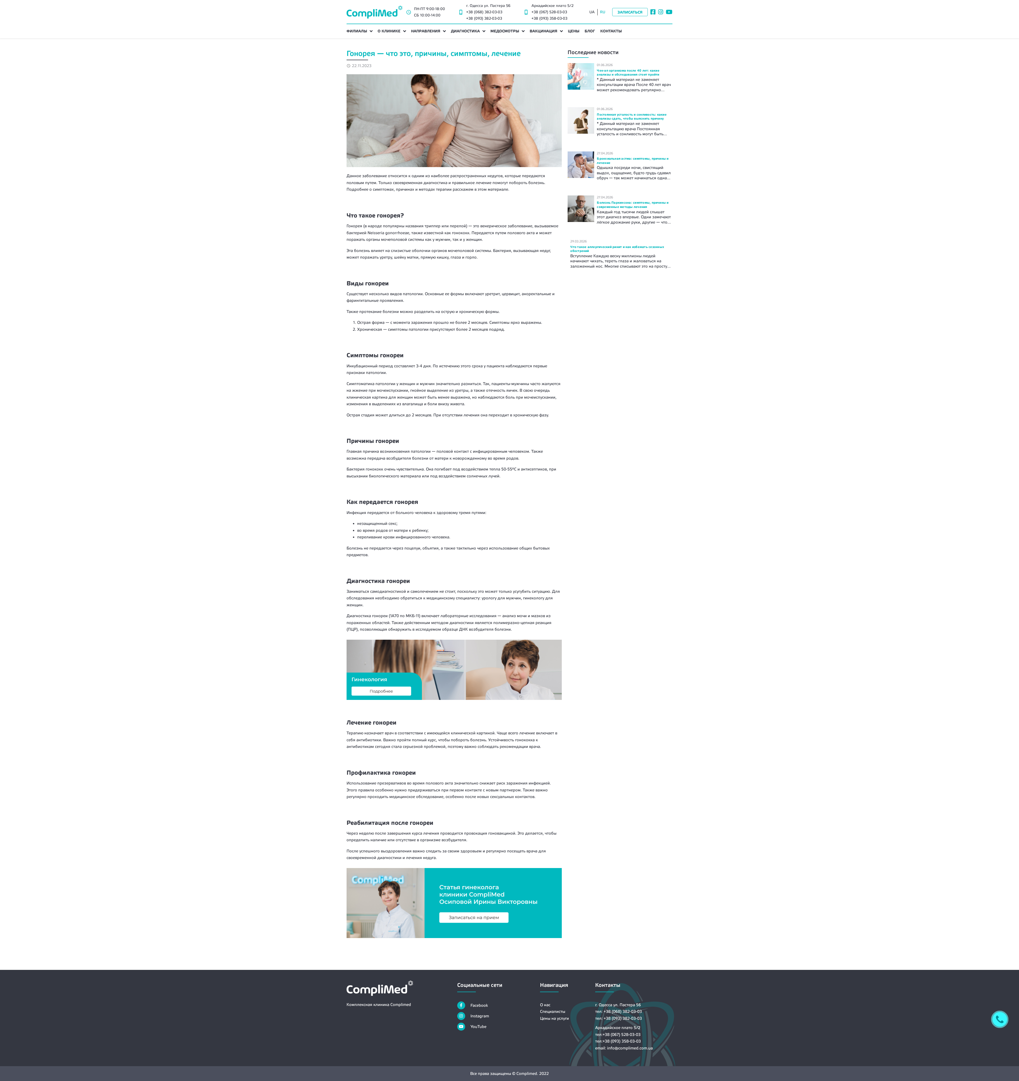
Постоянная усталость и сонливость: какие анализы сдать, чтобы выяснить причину (632, 117)
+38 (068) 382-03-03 (484, 12)
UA (592, 12)
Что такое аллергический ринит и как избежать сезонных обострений (617, 249)
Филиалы (357, 31)
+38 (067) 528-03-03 (549, 12)
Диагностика (465, 31)
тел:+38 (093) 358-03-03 (618, 1041)
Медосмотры (504, 31)
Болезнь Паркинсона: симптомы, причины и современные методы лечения (632, 205)
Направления (425, 31)
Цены (573, 31)
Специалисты (552, 1011)
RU (602, 12)
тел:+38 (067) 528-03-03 (618, 1034)
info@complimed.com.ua (630, 1048)
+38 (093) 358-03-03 (549, 18)
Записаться (630, 12)
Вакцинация (543, 31)
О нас (545, 1004)
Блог (590, 31)
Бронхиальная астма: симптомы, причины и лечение (632, 161)
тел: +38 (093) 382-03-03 (618, 1018)
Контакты (611, 31)
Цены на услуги (554, 1018)
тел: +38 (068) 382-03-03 (618, 1011)
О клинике (389, 31)
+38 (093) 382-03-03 (484, 18)
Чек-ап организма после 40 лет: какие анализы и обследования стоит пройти (628, 73)
